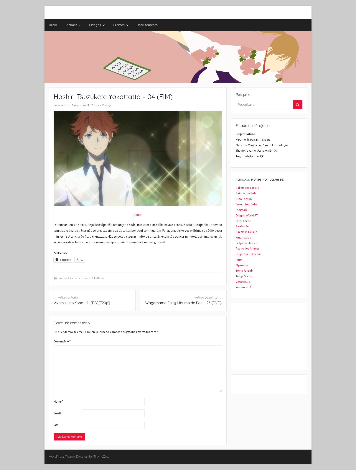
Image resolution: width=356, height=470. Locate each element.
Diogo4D (241, 209)
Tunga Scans (243, 276)
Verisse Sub (243, 281)
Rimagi (106, 105)
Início (53, 25)
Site (56, 425)
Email (58, 413)
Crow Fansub (244, 198)
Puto (239, 259)
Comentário (62, 341)
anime (63, 278)
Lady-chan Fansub (247, 243)
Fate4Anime (243, 221)
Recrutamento (147, 25)
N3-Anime (242, 265)
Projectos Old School (249, 254)
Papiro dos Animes (247, 248)
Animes (71, 25)
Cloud (138, 215)
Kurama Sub (243, 237)
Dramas (119, 25)
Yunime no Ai (244, 287)
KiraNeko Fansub (246, 232)
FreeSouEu (242, 226)
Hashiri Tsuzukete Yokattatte (86, 278)
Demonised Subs (246, 204)
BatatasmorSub (246, 193)
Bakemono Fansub (247, 187)
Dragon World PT (247, 215)
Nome (58, 401)
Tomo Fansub (244, 270)
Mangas (95, 25)
